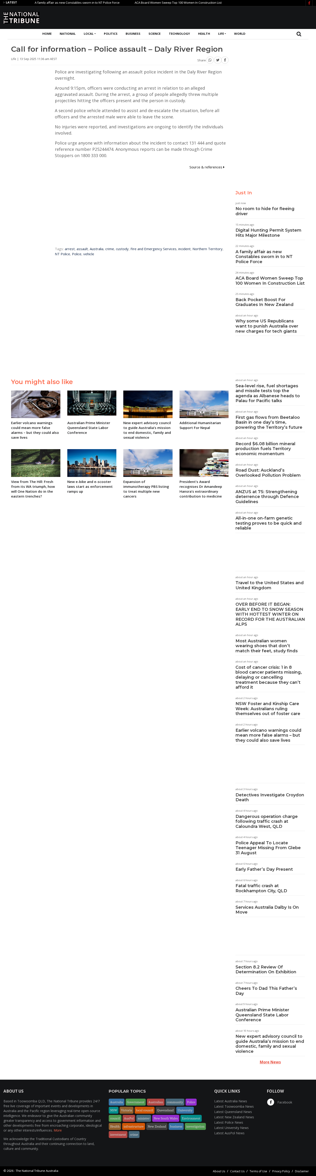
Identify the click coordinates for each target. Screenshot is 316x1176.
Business (133, 34)
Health (204, 34)
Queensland (165, 1110)
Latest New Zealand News (234, 1117)
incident (184, 248)
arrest (70, 248)
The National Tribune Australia (37, 1171)
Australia (96, 248)
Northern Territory (207, 248)
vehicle (88, 254)
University (185, 1110)
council (115, 1118)
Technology (179, 34)
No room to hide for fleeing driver (264, 211)
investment (118, 1134)
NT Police (62, 254)
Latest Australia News (230, 1101)
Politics (111, 34)
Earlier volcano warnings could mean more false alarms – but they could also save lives (268, 735)
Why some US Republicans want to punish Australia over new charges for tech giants (266, 326)
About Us (219, 1171)
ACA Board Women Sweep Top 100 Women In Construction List (158, 2)
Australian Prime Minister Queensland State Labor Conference (262, 1014)
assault (82, 248)
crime (109, 248)
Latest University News (231, 1128)
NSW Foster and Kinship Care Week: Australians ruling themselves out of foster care (267, 708)
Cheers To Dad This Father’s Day (266, 991)
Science (155, 34)
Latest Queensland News (233, 1112)
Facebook (284, 1102)
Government (135, 1102)
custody (122, 248)
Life (221, 34)
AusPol (129, 1118)
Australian (155, 1102)
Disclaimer (302, 1171)
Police (76, 254)
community (175, 1102)
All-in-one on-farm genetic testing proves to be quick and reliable (268, 523)
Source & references (206, 167)
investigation (195, 1126)
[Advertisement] (228, 16)
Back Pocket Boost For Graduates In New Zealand (264, 302)
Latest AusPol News (229, 1133)
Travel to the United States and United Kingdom (269, 585)
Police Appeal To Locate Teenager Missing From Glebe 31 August (268, 847)
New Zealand (157, 1126)
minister (144, 1118)
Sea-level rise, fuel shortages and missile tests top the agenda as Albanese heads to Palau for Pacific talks (267, 393)
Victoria (126, 1110)
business (176, 1126)
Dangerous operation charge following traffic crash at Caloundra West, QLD (266, 821)
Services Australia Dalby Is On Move (267, 910)
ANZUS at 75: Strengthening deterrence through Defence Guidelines (267, 496)
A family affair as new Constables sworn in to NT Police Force (57, 2)
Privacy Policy (281, 1171)
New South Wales (166, 1118)
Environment (191, 1118)
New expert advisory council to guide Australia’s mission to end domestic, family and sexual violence (269, 1044)
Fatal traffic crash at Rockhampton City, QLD (261, 888)
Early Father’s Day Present (264, 869)
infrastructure (134, 1126)
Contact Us (237, 1171)
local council (144, 1110)
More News (270, 1062)
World (239, 34)
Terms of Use (258, 1171)
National (68, 34)
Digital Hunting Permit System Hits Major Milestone (268, 233)
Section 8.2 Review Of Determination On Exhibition (265, 970)
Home (47, 34)
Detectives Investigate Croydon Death (269, 797)
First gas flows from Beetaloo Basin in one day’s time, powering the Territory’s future (268, 422)
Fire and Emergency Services (153, 248)
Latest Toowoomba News (234, 1106)
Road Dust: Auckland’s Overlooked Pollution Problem (268, 473)
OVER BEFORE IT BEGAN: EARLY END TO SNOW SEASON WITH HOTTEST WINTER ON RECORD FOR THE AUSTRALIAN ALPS (270, 614)
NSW (113, 1110)
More (58, 1130)
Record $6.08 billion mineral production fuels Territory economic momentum (265, 448)
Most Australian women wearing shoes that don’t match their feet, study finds (266, 645)
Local (88, 34)
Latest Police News (228, 1122)
